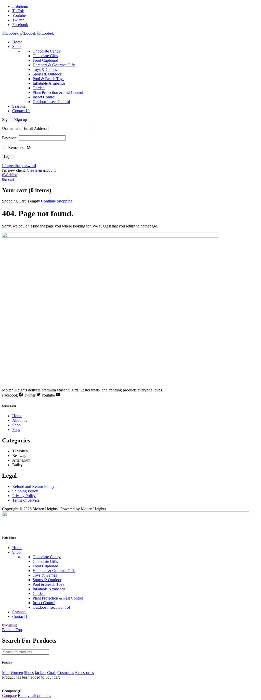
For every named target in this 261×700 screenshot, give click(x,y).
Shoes (29, 672)
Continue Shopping (56, 201)
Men (5, 672)
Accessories (84, 672)
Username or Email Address (24, 128)
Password (10, 138)
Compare (9, 695)
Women (16, 672)
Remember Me (19, 147)
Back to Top (12, 630)
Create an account (41, 170)
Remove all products (34, 695)
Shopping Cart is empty (21, 201)
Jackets (40, 672)
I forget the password (19, 165)
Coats (51, 672)
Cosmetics (65, 672)
